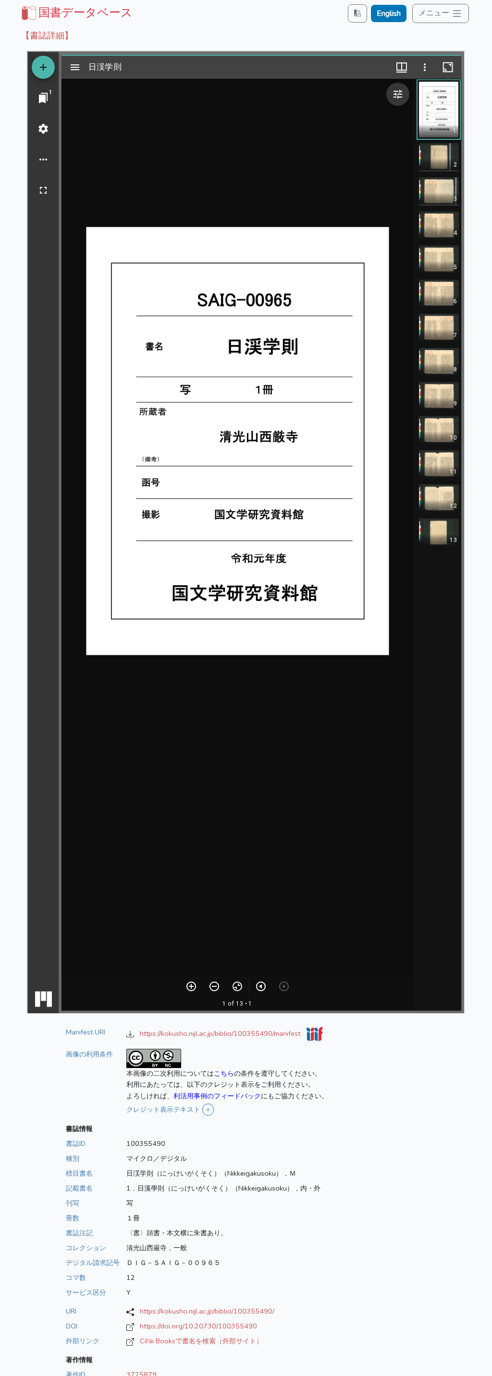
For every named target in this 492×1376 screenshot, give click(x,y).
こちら (224, 1073)
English (389, 13)
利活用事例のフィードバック (217, 1096)
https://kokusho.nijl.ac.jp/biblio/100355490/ (207, 1311)
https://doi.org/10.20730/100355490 (198, 1326)
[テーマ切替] (357, 13)
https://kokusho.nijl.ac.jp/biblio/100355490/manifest (221, 1033)
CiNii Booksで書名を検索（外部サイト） (201, 1341)
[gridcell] (76, 12)
